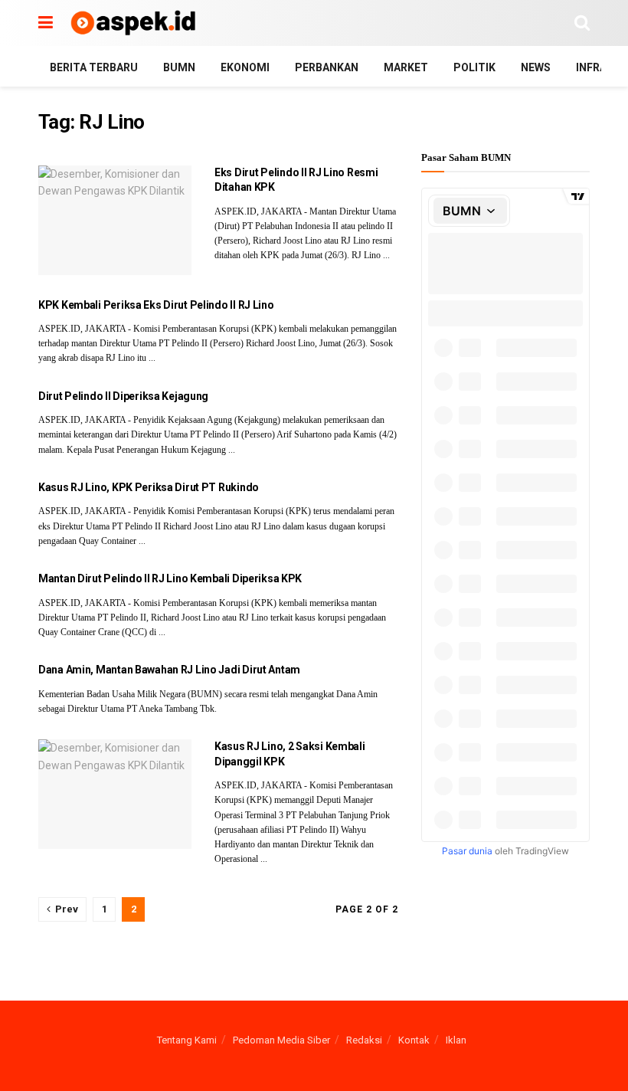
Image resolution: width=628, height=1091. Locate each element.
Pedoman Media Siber (281, 1040)
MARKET (406, 67)
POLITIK (474, 67)
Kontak (414, 1040)
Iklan (456, 1040)
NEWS (536, 67)
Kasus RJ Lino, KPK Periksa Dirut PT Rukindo (148, 487)
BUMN (179, 67)
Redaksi (364, 1040)
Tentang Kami (187, 1040)
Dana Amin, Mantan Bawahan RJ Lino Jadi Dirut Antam (169, 669)
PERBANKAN (326, 67)
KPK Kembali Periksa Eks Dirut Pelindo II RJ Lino (156, 305)
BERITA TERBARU (94, 67)
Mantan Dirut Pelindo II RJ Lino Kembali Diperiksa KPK (170, 578)
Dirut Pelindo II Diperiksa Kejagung (123, 396)
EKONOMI (245, 67)
